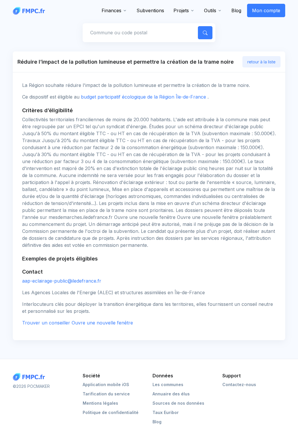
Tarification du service (106, 393)
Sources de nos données (178, 403)
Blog (236, 10)
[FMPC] (30, 10)
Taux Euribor (165, 412)
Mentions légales (100, 403)
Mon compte (266, 10)
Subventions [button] (150, 10)
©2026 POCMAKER (31, 386)
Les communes (167, 384)
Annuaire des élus (171, 393)
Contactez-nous (239, 384)
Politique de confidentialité (111, 412)
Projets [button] (181, 10)
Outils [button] (210, 10)
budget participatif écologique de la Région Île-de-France (144, 97)
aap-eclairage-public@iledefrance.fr (61, 281)
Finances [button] (111, 10)
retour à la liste (261, 61)
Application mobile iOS (106, 384)
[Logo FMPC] (30, 377)
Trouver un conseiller (77, 323)
